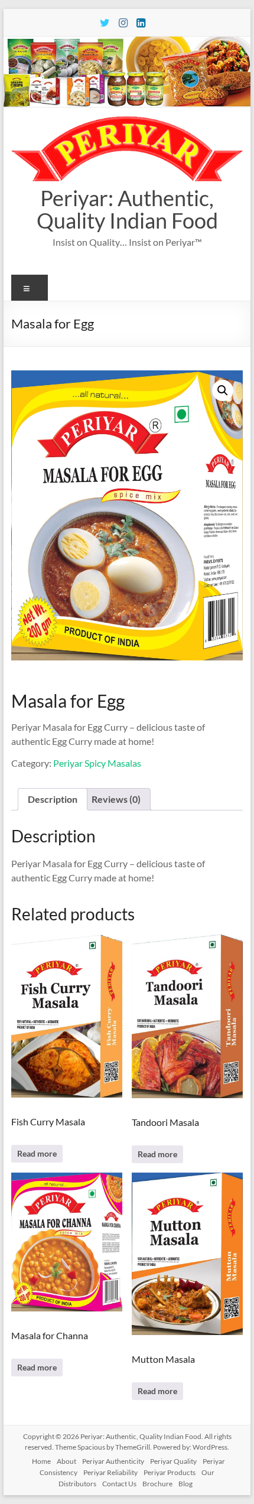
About (66, 1461)
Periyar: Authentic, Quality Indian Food (127, 209)
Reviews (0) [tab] (116, 799)
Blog (185, 1483)
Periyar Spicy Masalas (97, 763)
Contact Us (119, 1483)
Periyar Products (170, 1472)
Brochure (157, 1483)
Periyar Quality (173, 1461)
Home (41, 1461)
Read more (37, 1153)
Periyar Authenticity (113, 1461)
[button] (222, 390)
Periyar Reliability (110, 1472)
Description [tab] (52, 799)
